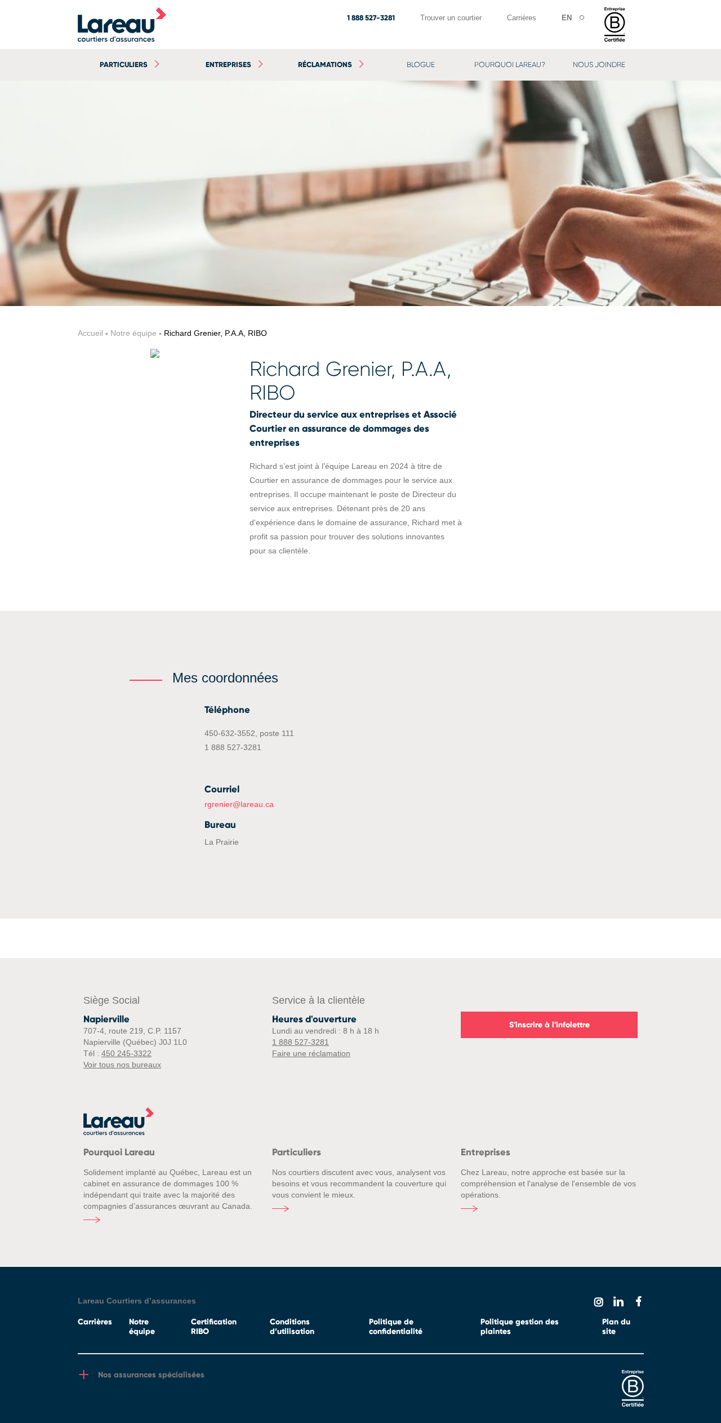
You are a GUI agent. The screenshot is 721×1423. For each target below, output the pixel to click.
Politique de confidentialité (395, 1326)
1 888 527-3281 (371, 18)
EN (567, 18)
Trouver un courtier (451, 18)
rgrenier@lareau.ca (239, 804)
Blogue (421, 64)
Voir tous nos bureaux (122, 1064)
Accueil (90, 333)
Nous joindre (599, 64)
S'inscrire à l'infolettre (549, 1025)
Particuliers (124, 64)
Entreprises (228, 64)
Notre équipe (133, 333)
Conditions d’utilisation (292, 1326)
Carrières (521, 18)
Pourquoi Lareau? (509, 64)
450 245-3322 (126, 1053)
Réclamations (325, 64)
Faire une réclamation (311, 1053)
